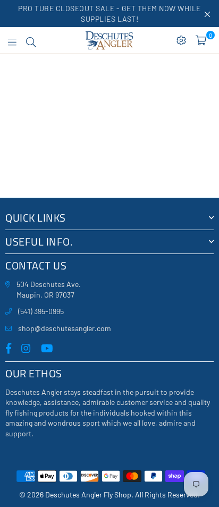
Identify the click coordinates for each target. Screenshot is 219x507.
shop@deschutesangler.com (64, 328)
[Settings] (181, 40)
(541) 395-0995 (41, 311)
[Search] (30, 40)
